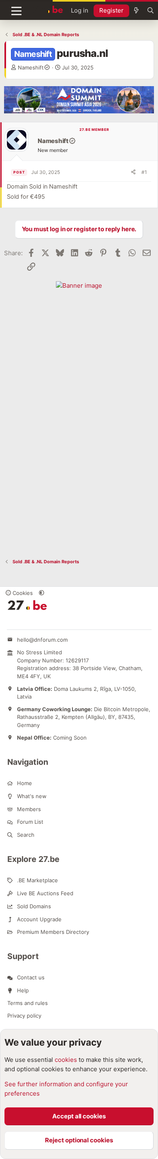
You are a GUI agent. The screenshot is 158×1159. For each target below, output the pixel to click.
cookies (66, 1060)
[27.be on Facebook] (10, 620)
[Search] (150, 10)
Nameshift (31, 67)
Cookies (22, 593)
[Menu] (16, 11)
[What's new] (136, 10)
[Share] (133, 172)
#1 (144, 172)
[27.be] (48, 9)
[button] (41, 593)
